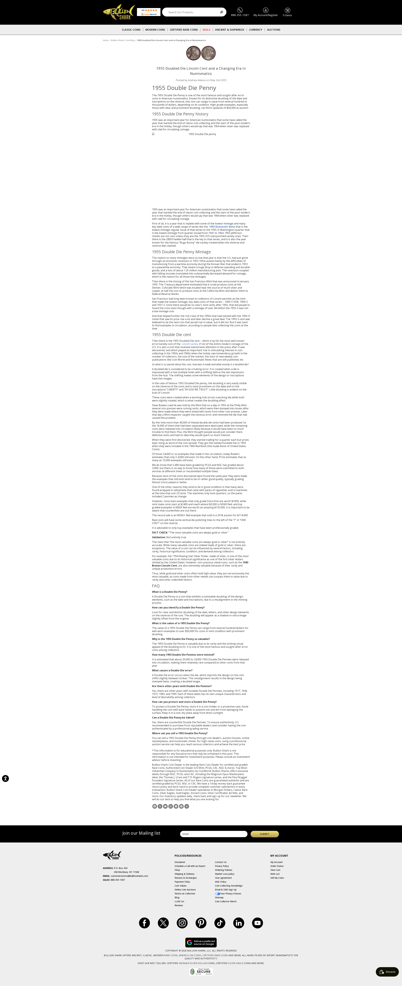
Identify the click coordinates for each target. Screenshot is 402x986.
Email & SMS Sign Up (225, 889)
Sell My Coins (277, 877)
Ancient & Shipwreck (229, 29)
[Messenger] (176, 806)
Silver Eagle (235, 963)
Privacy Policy (222, 865)
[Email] (165, 806)
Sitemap (219, 897)
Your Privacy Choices (230, 893)
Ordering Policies (223, 869)
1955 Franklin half (176, 239)
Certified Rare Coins (184, 29)
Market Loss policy (224, 873)
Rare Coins (170, 955)
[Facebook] (154, 806)
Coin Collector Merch (225, 901)
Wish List (275, 873)
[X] (160, 806)
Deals (207, 29)
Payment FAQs (182, 881)
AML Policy (220, 881)
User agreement (223, 877)
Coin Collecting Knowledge (228, 885)
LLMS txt (179, 901)
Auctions (273, 29)
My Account (276, 862)
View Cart (275, 869)
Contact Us (221, 862)
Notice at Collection (185, 893)
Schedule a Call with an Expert (190, 865)
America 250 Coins (190, 955)
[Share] (186, 806)
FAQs (177, 869)
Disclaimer (180, 862)
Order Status (277, 865)
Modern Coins (155, 29)
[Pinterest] (181, 806)
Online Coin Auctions (185, 889)
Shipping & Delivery (184, 873)
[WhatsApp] (170, 806)
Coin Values (181, 885)
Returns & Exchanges (186, 877)
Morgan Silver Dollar (193, 963)
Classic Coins (131, 29)
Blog (177, 897)
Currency (255, 29)
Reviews (179, 905)
